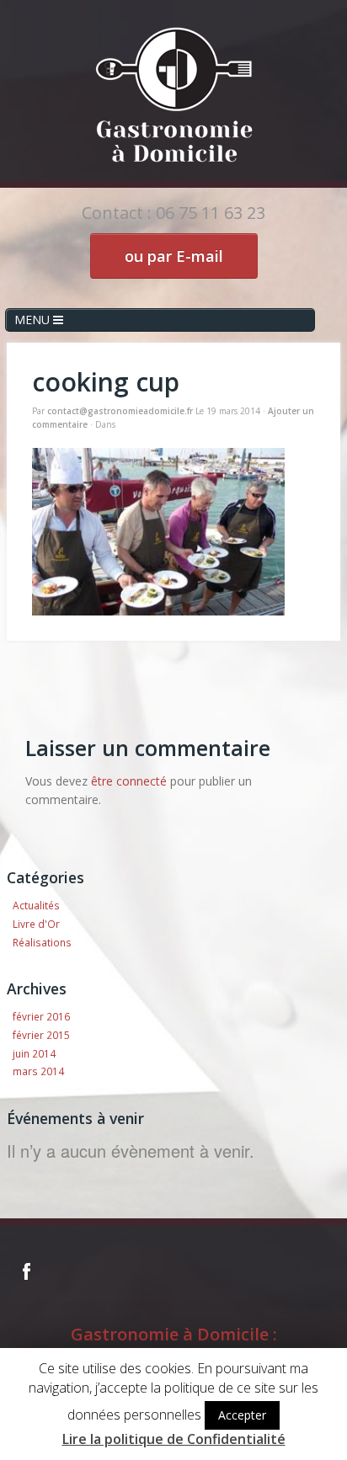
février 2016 (41, 1016)
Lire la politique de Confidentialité (174, 1439)
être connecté (129, 781)
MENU (33, 320)
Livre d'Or (36, 923)
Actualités (36, 905)
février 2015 (41, 1035)
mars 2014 (38, 1071)
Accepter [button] (242, 1415)
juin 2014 (34, 1053)
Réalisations (42, 942)
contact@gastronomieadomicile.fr (120, 411)
